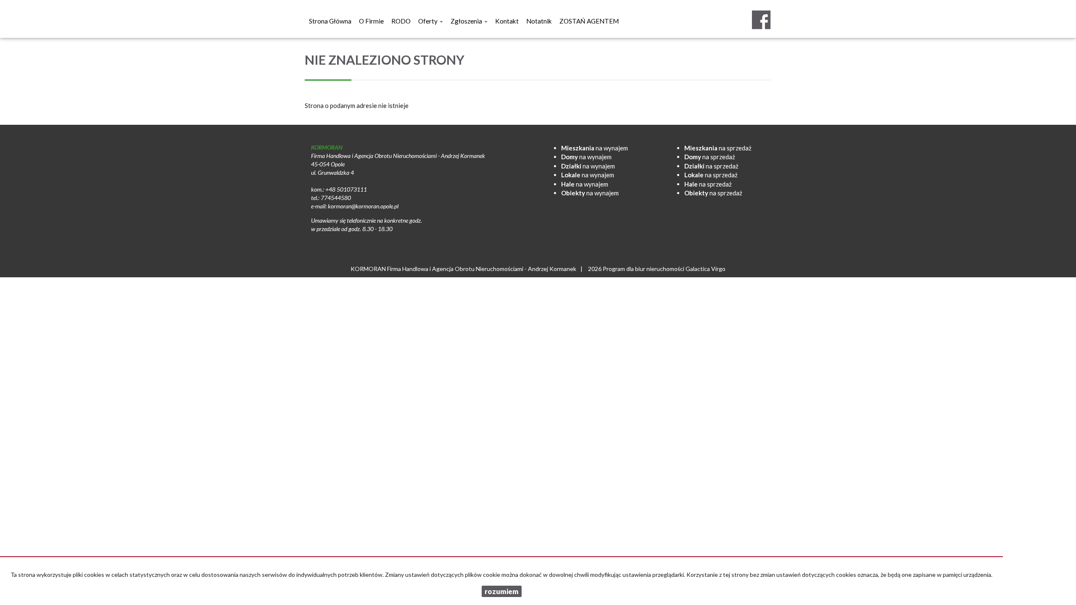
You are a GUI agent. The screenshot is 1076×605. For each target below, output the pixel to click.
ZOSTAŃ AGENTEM (589, 21)
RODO (401, 21)
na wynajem (594, 148)
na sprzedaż (718, 148)
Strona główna (330, 21)
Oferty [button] (428, 21)
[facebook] (761, 20)
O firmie (371, 21)
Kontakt (507, 21)
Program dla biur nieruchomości (644, 268)
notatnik (539, 21)
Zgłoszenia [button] (467, 21)
